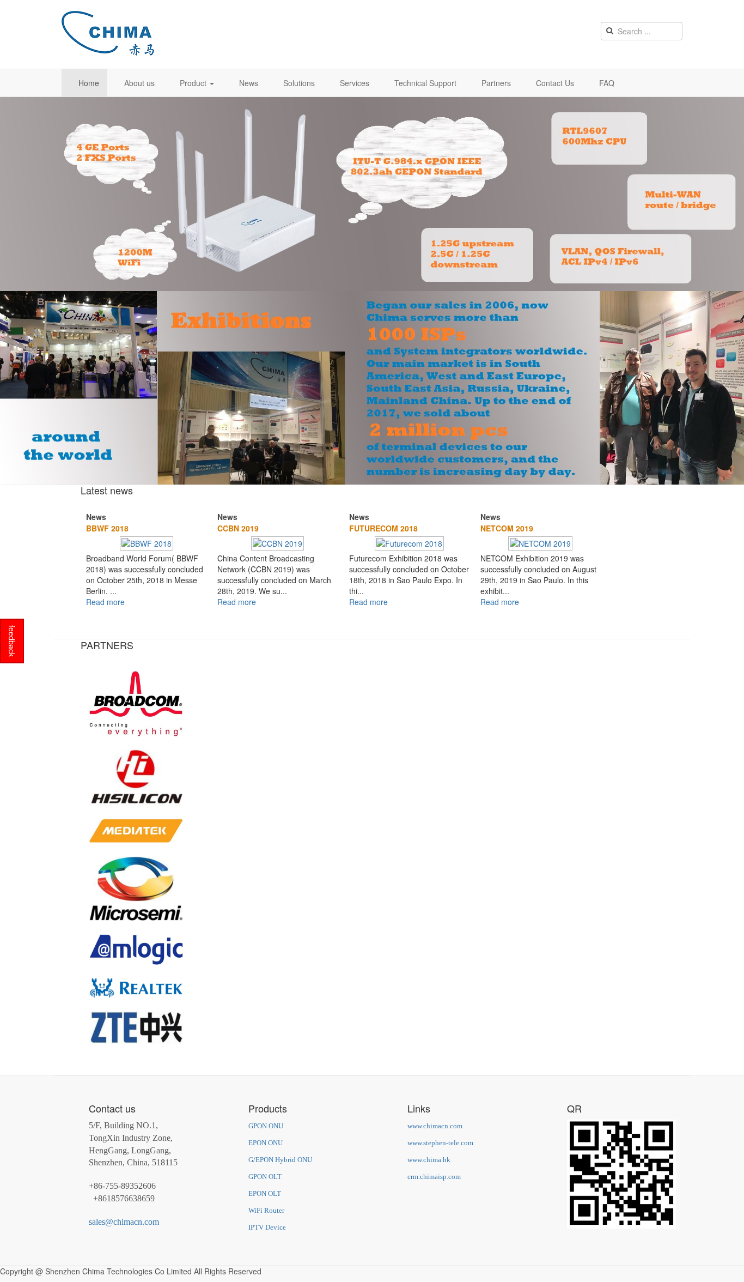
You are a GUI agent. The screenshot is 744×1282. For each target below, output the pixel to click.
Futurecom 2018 (383, 528)
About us (139, 82)
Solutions (299, 82)
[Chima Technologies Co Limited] (108, 33)
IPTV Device (267, 1227)
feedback (12, 641)
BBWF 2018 (107, 528)
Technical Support (425, 82)
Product (194, 82)
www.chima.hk (428, 1160)
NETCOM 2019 (506, 528)
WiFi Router (266, 1210)
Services (354, 82)
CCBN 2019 (238, 528)
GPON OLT (265, 1176)
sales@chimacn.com (124, 1221)
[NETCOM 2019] (540, 542)
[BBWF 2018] (146, 542)
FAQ (606, 82)
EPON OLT (264, 1193)
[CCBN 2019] (277, 542)
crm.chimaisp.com (434, 1176)
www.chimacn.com (434, 1126)
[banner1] (372, 193)
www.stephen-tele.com (440, 1143)
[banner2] (372, 386)
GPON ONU (265, 1126)
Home (88, 82)
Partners (496, 82)
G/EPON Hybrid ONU (280, 1160)
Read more (105, 601)
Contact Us (555, 82)
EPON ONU (265, 1143)
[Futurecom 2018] (409, 542)
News (248, 82)
